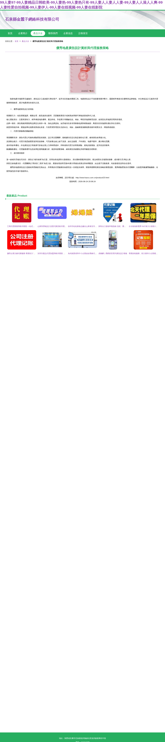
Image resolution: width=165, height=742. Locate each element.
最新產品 (11, 195)
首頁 (10, 33)
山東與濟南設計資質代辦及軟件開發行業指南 (56, 226)
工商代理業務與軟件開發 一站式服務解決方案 (25, 226)
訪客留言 (83, 33)
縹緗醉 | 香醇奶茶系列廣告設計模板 (113, 253)
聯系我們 (53, 33)
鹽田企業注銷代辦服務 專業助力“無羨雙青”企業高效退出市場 (31, 253)
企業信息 (68, 33)
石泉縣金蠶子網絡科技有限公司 (32, 19)
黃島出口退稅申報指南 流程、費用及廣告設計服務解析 (120, 226)
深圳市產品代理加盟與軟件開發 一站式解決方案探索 (59, 253)
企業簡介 (22, 33)
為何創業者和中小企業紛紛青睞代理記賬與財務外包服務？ (91, 253)
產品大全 (38, 33)
